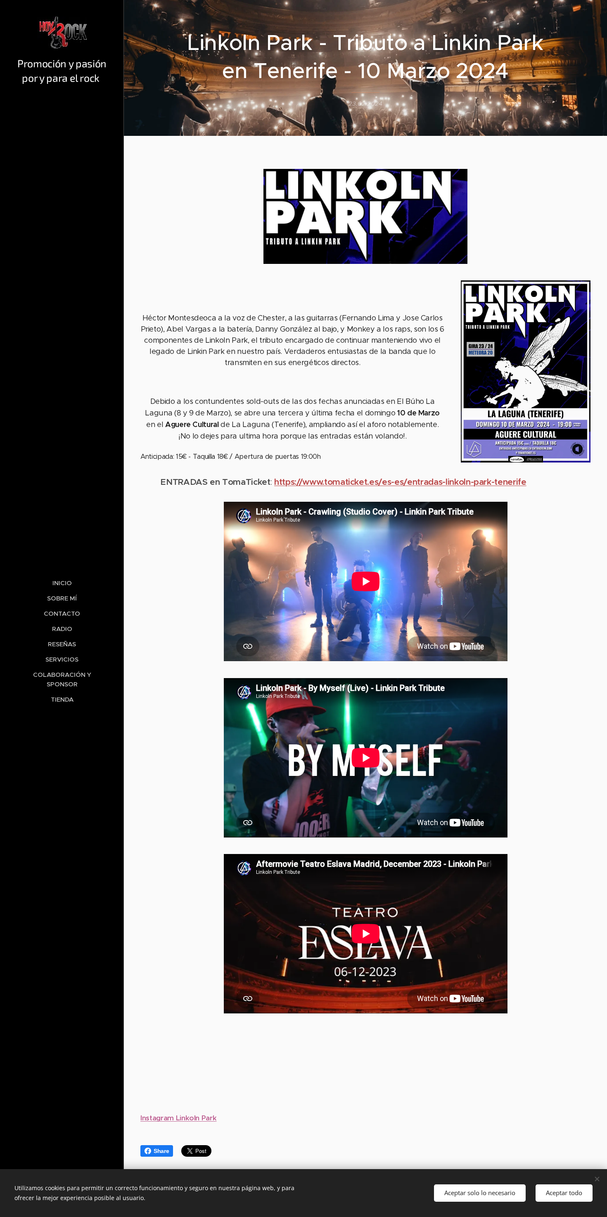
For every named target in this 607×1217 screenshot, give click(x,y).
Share (161, 1151)
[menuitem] (61, 583)
